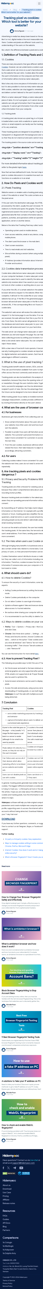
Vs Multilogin (8, 1246)
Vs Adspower (8, 1250)
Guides (6, 1219)
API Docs (6, 1223)
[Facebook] (3, 1167)
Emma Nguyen (19, 31)
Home (5, 10)
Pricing (6, 1196)
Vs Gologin (7, 1242)
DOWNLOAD (8, 819)
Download (7, 1189)
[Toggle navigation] (39, 3)
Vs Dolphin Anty (9, 1253)
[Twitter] (8, 1167)
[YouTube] (21, 1167)
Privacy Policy (7, 1283)
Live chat (34, 1160)
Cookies (5, 67)
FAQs (5, 1216)
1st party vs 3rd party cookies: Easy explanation (23, 839)
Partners (6, 1230)
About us (6, 1185)
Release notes (9, 1203)
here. (37, 654)
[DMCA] (9, 1173)
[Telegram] (14, 1167)
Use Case (7, 1192)
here (24, 167)
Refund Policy (7, 1286)
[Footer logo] (11, 1156)
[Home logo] (7, 3)
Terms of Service (9, 1280)
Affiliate (6, 1200)
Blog (15, 10)
